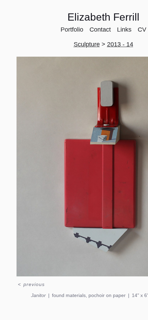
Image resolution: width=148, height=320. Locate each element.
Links (123, 29)
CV (139, 29)
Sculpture (88, 44)
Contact (101, 29)
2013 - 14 (118, 44)
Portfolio (74, 29)
